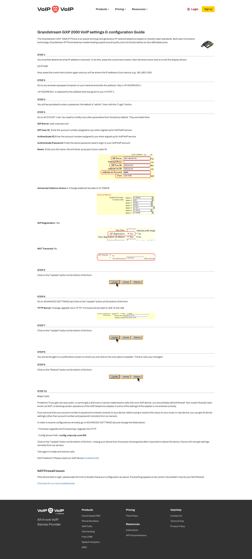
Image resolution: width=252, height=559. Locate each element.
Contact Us (176, 516)
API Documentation (136, 535)
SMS (84, 547)
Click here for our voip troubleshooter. (56, 483)
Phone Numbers (90, 521)
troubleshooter (91, 458)
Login (194, 9)
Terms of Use (177, 521)
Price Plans (132, 516)
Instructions (132, 530)
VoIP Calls (87, 526)
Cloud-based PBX (91, 516)
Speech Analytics (91, 542)
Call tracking (88, 531)
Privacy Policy (177, 526)
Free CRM (87, 537)
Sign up (208, 9)
